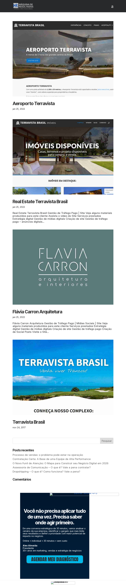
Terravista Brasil (29, 422)
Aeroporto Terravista (34, 103)
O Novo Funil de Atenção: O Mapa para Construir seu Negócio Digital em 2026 (60, 463)
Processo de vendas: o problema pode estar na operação (48, 454)
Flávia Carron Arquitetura (37, 311)
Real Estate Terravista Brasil (40, 201)
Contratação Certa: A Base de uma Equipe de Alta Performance (52, 459)
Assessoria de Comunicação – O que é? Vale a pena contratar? (52, 467)
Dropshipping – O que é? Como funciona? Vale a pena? (46, 471)
